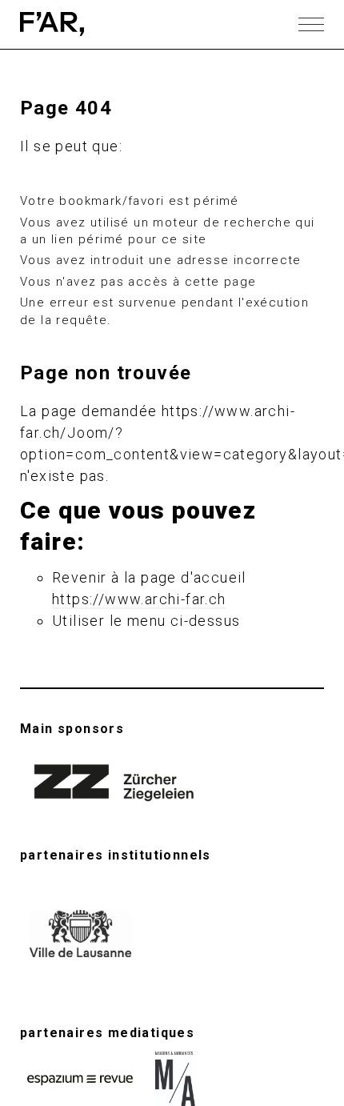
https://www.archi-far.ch (139, 599)
